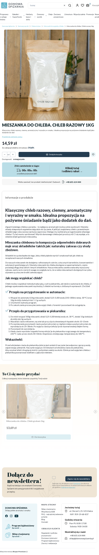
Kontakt (44, 522)
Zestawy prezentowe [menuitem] (58, 15)
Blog (43, 519)
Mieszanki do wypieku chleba (54, 26)
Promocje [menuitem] (90, 14)
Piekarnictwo (36, 26)
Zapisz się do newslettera (78, 479)
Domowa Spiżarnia (8, 26)
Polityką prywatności (68, 487)
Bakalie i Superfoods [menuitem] (17, 15)
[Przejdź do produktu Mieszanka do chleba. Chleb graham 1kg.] (38, 401)
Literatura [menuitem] (68, 14)
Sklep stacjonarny (48, 509)
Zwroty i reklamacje (49, 543)
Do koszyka (40, 437)
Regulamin (77, 483)
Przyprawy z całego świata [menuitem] (4, 17)
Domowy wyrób (23, 26)
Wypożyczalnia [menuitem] (79, 14)
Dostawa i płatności (49, 538)
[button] (69, 5)
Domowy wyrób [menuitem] (40, 15)
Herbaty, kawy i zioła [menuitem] (29, 17)
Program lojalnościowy (50, 541)
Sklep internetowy (13, 552)
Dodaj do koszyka (55, 154)
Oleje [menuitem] (50, 14)
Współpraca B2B (48, 512)
